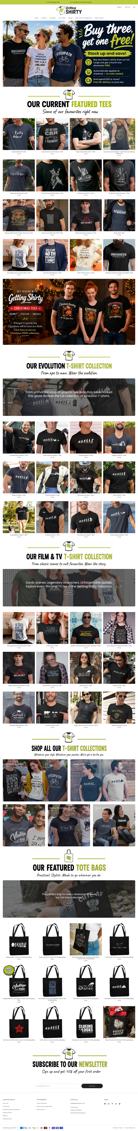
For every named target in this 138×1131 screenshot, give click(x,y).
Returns (5, 1116)
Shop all (69, 402)
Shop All (69, 903)
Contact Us (6, 1106)
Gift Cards (61, 18)
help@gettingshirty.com (77, 1103)
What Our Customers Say (83, 18)
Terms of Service (42, 1103)
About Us (5, 1103)
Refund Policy (41, 1109)
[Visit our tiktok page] (116, 1104)
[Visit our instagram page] (108, 1104)
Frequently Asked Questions (11, 1109)
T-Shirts (43, 18)
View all (68, 1047)
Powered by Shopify (118, 1128)
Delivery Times (7, 1112)
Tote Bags (52, 18)
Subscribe (92, 1086)
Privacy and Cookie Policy (44, 1106)
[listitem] (53, 2)
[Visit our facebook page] (105, 1104)
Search (119, 7)
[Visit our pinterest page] (112, 1104)
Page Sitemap (7, 1119)
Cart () (127, 7)
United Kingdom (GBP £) (9, 1128)
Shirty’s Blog (99, 18)
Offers (70, 18)
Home (36, 18)
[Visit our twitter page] (119, 1104)
